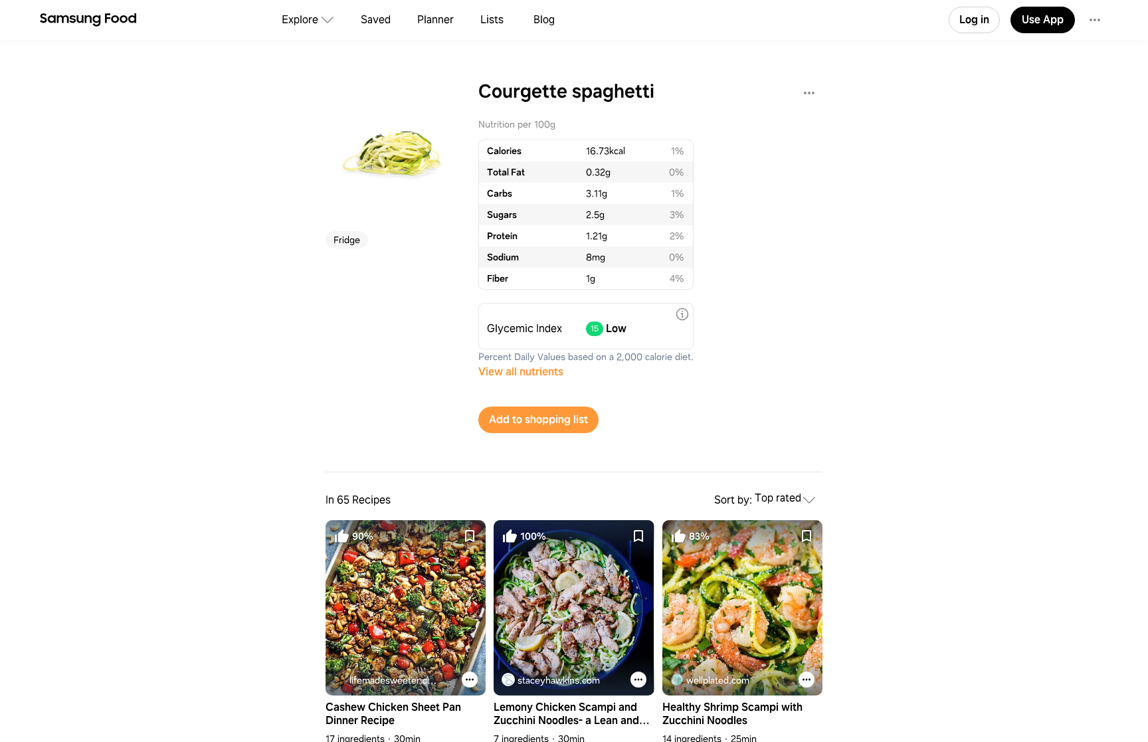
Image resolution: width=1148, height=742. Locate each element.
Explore (300, 20)
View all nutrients (520, 372)
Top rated (778, 498)
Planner (435, 20)
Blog (544, 20)
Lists (492, 20)
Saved (376, 20)
